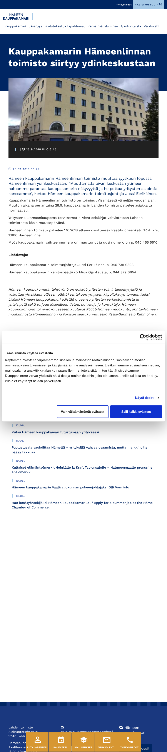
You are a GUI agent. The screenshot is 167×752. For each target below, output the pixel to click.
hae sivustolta (147, 4)
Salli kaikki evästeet (136, 411)
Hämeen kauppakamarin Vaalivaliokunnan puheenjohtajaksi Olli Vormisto (70, 487)
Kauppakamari (15, 26)
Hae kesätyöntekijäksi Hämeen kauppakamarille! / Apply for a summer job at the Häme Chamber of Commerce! (82, 505)
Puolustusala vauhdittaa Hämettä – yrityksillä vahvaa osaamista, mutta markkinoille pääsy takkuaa (79, 449)
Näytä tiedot (144, 398)
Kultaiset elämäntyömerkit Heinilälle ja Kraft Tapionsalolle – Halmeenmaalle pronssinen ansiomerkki (83, 470)
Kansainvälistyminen (103, 26)
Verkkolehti (152, 26)
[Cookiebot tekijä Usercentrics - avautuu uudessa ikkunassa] (143, 337)
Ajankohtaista (131, 26)
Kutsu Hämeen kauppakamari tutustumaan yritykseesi (55, 432)
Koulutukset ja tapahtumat (65, 26)
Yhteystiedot (124, 4)
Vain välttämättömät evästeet (82, 411)
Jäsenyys (35, 26)
